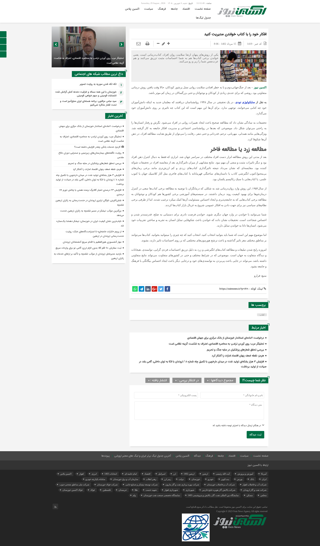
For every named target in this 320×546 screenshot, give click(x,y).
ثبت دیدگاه (255, 435)
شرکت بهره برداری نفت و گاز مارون (182, 484)
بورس (239, 479)
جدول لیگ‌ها (203, 18)
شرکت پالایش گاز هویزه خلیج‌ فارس (218, 490)
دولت (181, 479)
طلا (136, 490)
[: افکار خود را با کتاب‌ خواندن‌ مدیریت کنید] (138, 43)
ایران (264, 479)
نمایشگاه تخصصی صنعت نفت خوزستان (162, 495)
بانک (252, 479)
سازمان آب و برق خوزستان (125, 479)
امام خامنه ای (131, 474)
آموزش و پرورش (245, 474)
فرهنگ (162, 9)
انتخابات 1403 (110, 474)
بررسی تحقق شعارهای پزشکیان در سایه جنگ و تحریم (235, 350)
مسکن (249, 495)
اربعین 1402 (189, 474)
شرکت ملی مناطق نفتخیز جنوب (74, 484)
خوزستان (195, 479)
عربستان (123, 490)
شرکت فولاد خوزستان (107, 484)
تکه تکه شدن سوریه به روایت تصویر (98, 84)
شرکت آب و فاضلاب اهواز (254, 484)
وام (134, 495)
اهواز (81, 474)
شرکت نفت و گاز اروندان (254, 490)
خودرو (210, 479)
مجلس (263, 495)
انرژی (94, 474)
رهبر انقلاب (151, 479)
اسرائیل (161, 474)
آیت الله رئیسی (223, 474)
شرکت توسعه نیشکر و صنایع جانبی (141, 484)
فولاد (92, 490)
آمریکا (263, 474)
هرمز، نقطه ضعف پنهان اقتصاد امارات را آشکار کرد (238, 356)
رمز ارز (167, 479)
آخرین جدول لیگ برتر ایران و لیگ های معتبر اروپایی (142, 456)
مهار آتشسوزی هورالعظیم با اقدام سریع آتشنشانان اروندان (92, 242)
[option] (89, 47)
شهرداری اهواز (171, 490)
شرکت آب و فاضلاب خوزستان (221, 484)
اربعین (205, 474)
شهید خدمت (151, 490)
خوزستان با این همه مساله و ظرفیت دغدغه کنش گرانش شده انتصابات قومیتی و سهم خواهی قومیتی (85, 94)
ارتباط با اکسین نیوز (258, 465)
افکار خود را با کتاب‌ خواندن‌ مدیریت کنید (235, 34)
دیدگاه (197, 456)
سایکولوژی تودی (245, 102)
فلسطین (107, 490)
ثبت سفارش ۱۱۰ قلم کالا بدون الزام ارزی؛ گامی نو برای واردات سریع (88, 248)
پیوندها (105, 456)
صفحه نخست (203, 9)
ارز (174, 474)
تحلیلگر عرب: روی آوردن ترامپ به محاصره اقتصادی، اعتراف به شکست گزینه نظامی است (216, 344)
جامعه (174, 9)
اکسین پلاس (132, 9)
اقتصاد (186, 9)
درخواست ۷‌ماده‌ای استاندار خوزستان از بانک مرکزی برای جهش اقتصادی (225, 338)
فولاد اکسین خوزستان (72, 490)
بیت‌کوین (225, 479)
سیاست (148, 9)
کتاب (262, 314)
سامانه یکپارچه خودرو (95, 479)
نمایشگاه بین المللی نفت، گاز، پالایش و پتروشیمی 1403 (213, 495)
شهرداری (190, 490)
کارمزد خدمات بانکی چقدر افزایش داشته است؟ (97, 147)
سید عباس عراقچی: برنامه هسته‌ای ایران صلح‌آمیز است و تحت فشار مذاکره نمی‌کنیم (88, 103)
